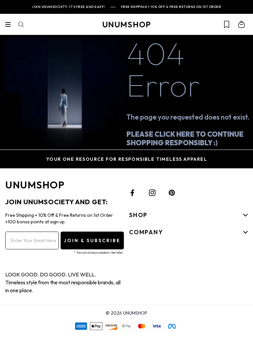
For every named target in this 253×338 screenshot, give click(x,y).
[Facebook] (132, 192)
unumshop (126, 24)
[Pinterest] (172, 192)
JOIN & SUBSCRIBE (92, 240)
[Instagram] (152, 192)
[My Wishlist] (226, 24)
